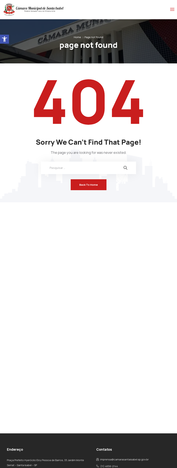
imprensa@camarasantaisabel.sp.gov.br (124, 459)
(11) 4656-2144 (109, 466)
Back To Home (88, 185)
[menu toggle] (172, 9)
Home (77, 37)
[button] (4, 39)
